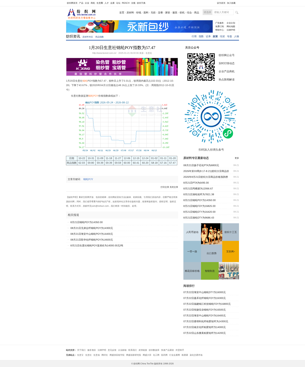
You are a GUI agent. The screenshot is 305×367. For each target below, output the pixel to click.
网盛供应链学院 (117, 355)
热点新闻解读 (227, 79)
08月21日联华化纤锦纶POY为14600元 (91, 239)
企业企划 (231, 23)
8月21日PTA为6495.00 (196, 182)
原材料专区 (87, 37)
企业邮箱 (122, 350)
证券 (208, 36)
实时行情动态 (227, 63)
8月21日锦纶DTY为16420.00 (199, 211)
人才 (106, 3)
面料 (145, 12)
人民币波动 (192, 232)
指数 (201, 36)
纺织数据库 (154, 350)
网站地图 (231, 26)
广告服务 (219, 23)
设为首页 (221, 3)
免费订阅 (219, 26)
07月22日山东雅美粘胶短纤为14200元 (204, 333)
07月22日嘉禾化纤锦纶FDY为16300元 (204, 298)
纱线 (138, 12)
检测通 (185, 355)
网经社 (104, 355)
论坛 (118, 3)
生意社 (88, 355)
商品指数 (99, 37)
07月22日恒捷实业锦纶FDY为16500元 (204, 309)
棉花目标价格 (192, 271)
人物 (236, 36)
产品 (81, 3)
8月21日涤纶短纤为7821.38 (198, 194)
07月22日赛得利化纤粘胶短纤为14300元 (205, 321)
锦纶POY (89, 179)
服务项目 (91, 350)
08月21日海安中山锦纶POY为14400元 (91, 233)
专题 (229, 36)
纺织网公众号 (227, 55)
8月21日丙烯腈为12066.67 (198, 188)
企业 (87, 3)
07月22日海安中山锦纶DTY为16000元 (204, 292)
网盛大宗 (147, 355)
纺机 (182, 12)
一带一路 (192, 251)
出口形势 (212, 253)
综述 (222, 36)
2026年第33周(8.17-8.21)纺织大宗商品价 (206, 171)
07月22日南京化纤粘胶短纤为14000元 (204, 327)
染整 (160, 12)
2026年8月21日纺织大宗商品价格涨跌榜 (205, 176)
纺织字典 (141, 3)
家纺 (167, 12)
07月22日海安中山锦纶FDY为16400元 (204, 315)
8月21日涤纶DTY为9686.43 (198, 217)
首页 (121, 12)
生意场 (96, 355)
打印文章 (165, 187)
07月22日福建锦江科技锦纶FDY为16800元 (207, 303)
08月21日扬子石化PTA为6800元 (201, 165)
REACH (126, 3)
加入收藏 (231, 3)
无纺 (153, 12)
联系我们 (132, 350)
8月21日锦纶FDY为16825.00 (199, 206)
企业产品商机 (227, 71)
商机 (93, 3)
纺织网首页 (72, 3)
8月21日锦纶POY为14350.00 (86, 222)
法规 (133, 3)
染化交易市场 (196, 355)
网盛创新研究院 (133, 355)
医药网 (164, 355)
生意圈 (100, 3)
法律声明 (231, 30)
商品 (196, 12)
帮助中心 (219, 30)
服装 (174, 12)
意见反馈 (112, 350)
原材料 (130, 12)
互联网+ (230, 251)
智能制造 (210, 271)
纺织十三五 (231, 232)
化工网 (156, 355)
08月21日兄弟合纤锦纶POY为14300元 (91, 228)
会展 (112, 3)
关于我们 (81, 350)
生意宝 (80, 355)
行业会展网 (174, 355)
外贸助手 (180, 350)
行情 (194, 36)
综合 (189, 12)
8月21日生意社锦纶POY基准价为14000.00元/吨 (96, 245)
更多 (237, 158)
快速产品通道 (167, 350)
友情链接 (143, 350)
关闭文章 (174, 187)
